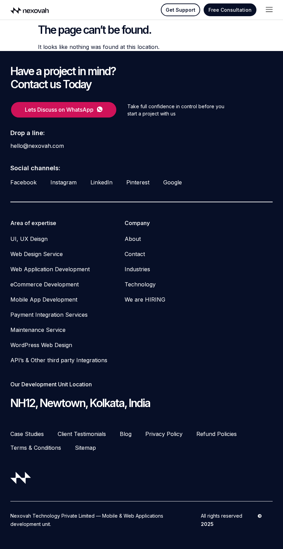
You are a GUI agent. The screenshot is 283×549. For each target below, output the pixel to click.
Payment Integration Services (49, 314)
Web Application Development (50, 269)
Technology (140, 284)
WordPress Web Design (41, 345)
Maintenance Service (38, 329)
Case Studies (27, 433)
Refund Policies (216, 433)
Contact (135, 254)
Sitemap (85, 447)
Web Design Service (36, 254)
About (133, 238)
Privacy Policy (164, 433)
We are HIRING (145, 299)
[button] (269, 9)
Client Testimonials (82, 433)
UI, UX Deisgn (29, 238)
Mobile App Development (43, 299)
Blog (125, 433)
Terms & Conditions (35, 447)
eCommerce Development (44, 284)
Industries (137, 269)
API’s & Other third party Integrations (58, 360)
